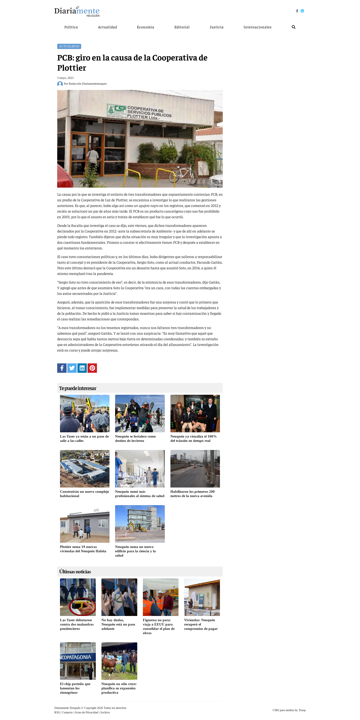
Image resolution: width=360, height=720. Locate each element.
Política (71, 26)
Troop (302, 710)
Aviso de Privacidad (86, 712)
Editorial (182, 26)
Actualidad (107, 26)
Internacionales (258, 26)
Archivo (105, 712)
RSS (57, 712)
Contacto (67, 712)
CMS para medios (283, 710)
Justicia (217, 26)
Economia (145, 26)
